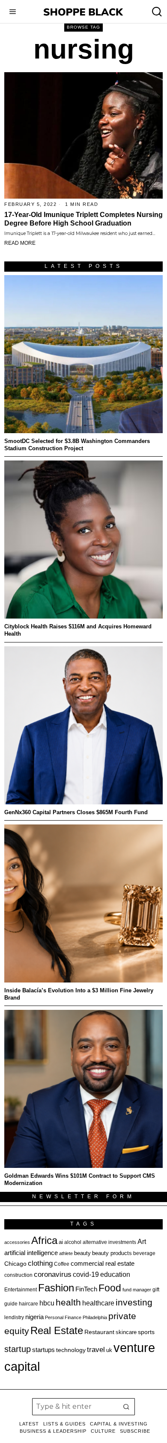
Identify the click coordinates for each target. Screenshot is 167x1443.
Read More (20, 243)
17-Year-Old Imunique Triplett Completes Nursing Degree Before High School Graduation (83, 219)
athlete (66, 1253)
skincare (126, 1332)
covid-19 (86, 1274)
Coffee (61, 1264)
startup (17, 1349)
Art (141, 1241)
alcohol (72, 1242)
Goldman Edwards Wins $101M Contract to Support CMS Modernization (79, 1179)
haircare (28, 1304)
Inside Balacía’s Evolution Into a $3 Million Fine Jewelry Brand (78, 994)
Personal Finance (63, 1317)
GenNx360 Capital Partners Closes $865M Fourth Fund (76, 812)
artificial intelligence (31, 1252)
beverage (144, 1253)
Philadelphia (95, 1317)
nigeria (34, 1317)
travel (96, 1350)
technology (71, 1349)
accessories (17, 1242)
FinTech (86, 1289)
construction (18, 1275)
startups (43, 1349)
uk (109, 1350)
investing (134, 1302)
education (115, 1274)
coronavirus (53, 1274)
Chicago (15, 1263)
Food (109, 1287)
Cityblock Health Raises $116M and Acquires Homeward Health (78, 630)
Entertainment (20, 1290)
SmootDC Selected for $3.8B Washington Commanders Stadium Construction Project (77, 445)
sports (146, 1332)
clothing (40, 1263)
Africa (44, 1240)
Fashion (56, 1287)
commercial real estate (102, 1263)
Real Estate (56, 1330)
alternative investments (109, 1242)
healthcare (98, 1303)
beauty (82, 1253)
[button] (126, 1406)
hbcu (46, 1303)
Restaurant (99, 1332)
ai (61, 1242)
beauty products (112, 1253)
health (68, 1302)
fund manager (136, 1289)
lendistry (14, 1317)
